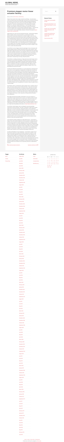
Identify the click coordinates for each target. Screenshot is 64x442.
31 (51, 165)
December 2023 (22, 232)
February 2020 (21, 341)
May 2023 (21, 249)
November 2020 (22, 320)
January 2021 (21, 315)
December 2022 (22, 260)
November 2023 (22, 234)
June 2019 (21, 358)
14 (57, 160)
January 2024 (21, 230)
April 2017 (21, 408)
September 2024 (22, 211)
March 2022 (21, 282)
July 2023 (20, 244)
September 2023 (22, 239)
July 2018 (20, 379)
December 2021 (22, 289)
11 (52, 160)
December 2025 (22, 175)
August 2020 (21, 327)
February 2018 (21, 391)
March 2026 (21, 168)
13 (56, 160)
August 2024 (21, 213)
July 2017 (20, 401)
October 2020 (21, 322)
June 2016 (21, 422)
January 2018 (21, 394)
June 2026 (21, 161)
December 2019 (22, 344)
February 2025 (21, 199)
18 (52, 162)
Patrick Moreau (16, 16)
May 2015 (21, 429)
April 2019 (21, 363)
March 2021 (21, 310)
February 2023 (21, 256)
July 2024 (20, 215)
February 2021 (21, 313)
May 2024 (21, 220)
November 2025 (22, 177)
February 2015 (21, 432)
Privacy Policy (7, 161)
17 (51, 162)
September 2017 (22, 398)
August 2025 (21, 184)
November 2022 (22, 263)
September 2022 (22, 268)
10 (51, 160)
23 (49, 163)
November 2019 (22, 346)
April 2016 (21, 427)
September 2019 (22, 351)
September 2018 (22, 375)
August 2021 (21, 299)
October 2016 (21, 417)
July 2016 (20, 420)
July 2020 (20, 329)
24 (51, 163)
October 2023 (21, 237)
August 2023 (21, 241)
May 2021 (21, 306)
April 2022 (21, 279)
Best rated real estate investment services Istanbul (14, 145)
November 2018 (22, 370)
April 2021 (21, 308)
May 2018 (21, 384)
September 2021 (22, 296)
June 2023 (21, 246)
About (6, 156)
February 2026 (21, 170)
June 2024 (21, 218)
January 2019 (21, 367)
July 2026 (20, 158)
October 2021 (21, 294)
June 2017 (21, 403)
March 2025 (21, 196)
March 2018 (21, 389)
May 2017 (21, 406)
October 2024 (21, 208)
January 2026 (21, 172)
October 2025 (21, 180)
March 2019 (21, 365)
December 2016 (22, 415)
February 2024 (21, 227)
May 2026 (21, 163)
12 (54, 160)
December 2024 (22, 203)
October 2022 (21, 265)
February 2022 (21, 284)
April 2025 (21, 194)
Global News (11, 2)
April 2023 (21, 251)
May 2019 (21, 360)
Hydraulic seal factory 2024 (32, 145)
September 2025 (22, 182)
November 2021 (22, 291)
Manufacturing (21, 16)
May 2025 (21, 191)
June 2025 (21, 189)
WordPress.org (35, 163)
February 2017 (21, 410)
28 (57, 163)
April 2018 (21, 386)
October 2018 (21, 372)
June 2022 (21, 275)
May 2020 (21, 334)
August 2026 (21, 156)
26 (54, 163)
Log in (34, 156)
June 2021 (21, 303)
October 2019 (21, 348)
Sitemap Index (37, 439)
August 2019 (21, 353)
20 (56, 162)
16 (49, 162)
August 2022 (21, 270)
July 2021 (20, 301)
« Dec (48, 166)
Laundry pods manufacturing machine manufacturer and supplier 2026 (49, 34)
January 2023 (21, 258)
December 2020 (22, 318)
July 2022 (20, 272)
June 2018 (21, 382)
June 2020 (21, 332)
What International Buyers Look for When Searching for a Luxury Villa (50, 25)
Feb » (50, 166)
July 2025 (20, 187)
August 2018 (21, 377)
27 (56, 163)
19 (54, 162)
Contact (6, 158)
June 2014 (21, 434)
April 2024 (21, 222)
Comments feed (36, 161)
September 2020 (22, 325)
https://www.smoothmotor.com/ (30, 103)
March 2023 (21, 253)
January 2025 (21, 201)
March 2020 (21, 339)
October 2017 (21, 396)
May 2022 (21, 277)
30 (49, 165)
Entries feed (35, 158)
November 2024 (22, 206)
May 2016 (21, 425)
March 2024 (21, 225)
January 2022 (21, 287)
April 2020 (21, 337)
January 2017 (21, 413)
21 (57, 162)
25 (52, 163)
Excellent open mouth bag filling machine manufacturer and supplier (50, 30)
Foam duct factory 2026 (48, 38)
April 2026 (21, 165)
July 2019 (20, 356)
